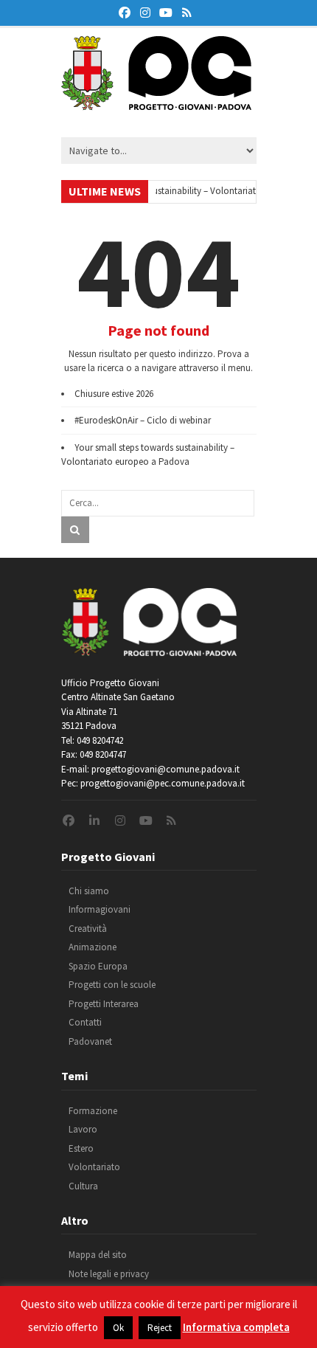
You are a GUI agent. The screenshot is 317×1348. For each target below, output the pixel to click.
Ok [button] (118, 1327)
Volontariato (94, 1167)
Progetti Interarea (104, 1004)
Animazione (92, 947)
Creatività (88, 928)
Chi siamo (89, 891)
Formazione (93, 1111)
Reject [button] (159, 1327)
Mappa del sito (98, 1254)
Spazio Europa (98, 966)
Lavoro (83, 1129)
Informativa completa (236, 1327)
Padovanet (90, 1041)
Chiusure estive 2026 (113, 393)
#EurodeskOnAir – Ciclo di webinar (142, 420)
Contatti (85, 1022)
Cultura (83, 1186)
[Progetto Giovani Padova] (156, 103)
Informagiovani (99, 909)
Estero (81, 1148)
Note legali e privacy (109, 1274)
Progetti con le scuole (112, 984)
